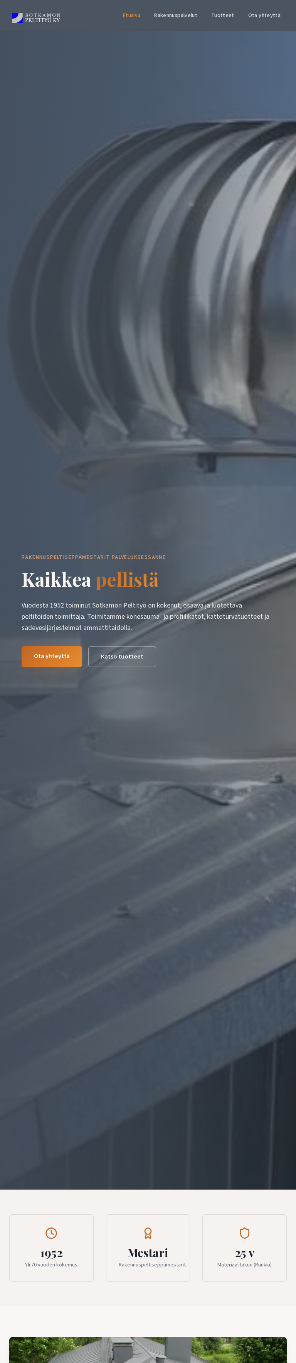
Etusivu (131, 15)
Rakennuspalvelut (175, 15)
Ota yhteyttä (264, 15)
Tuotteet (222, 15)
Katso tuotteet (122, 656)
